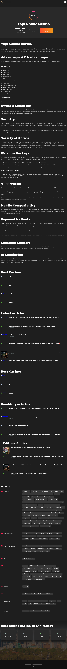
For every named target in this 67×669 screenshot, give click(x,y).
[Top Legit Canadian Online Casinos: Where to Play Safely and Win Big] (6, 453)
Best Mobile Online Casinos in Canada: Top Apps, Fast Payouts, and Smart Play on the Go (34, 317)
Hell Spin (11, 302)
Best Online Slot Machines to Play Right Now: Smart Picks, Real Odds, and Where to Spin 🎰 (34, 343)
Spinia (59, 636)
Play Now (46, 30)
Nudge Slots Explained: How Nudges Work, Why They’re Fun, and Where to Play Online (33, 360)
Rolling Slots (8, 636)
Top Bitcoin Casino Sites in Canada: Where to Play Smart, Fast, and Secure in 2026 (32, 326)
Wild (25, 636)
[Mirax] (3, 276)
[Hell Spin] (4, 301)
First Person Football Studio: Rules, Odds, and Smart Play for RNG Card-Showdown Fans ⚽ (34, 352)
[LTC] (2, 284)
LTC (10, 285)
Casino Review (7, 5)
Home (2, 5)
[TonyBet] (4, 293)
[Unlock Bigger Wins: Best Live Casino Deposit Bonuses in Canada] (6, 472)
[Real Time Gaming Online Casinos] (5, 334)
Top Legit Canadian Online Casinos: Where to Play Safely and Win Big (30, 447)
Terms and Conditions (37, 664)
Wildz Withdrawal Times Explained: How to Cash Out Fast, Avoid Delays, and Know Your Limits (37, 456)
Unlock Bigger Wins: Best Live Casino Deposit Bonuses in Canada (29, 473)
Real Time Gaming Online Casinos (18, 334)
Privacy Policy (28, 664)
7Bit (42, 636)
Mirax (10, 276)
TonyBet (11, 293)
